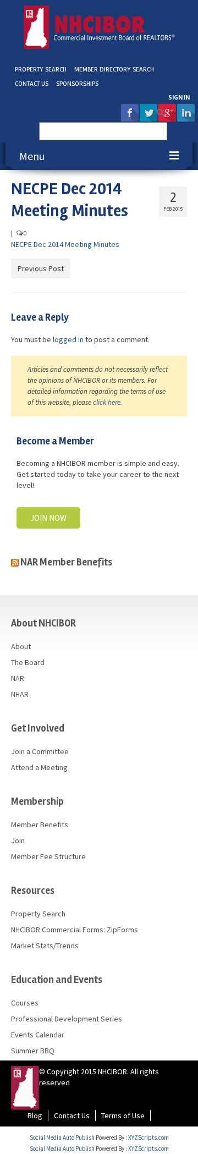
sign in (179, 98)
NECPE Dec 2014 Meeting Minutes (65, 244)
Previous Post (41, 268)
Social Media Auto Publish (62, 1137)
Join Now (48, 518)
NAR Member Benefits (66, 562)
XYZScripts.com (148, 1137)
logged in (68, 339)
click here (106, 402)
